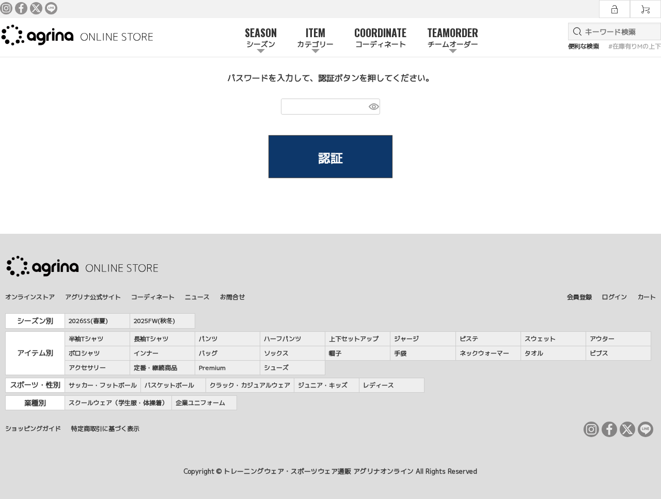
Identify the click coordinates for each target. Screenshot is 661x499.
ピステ (469, 338)
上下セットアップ (354, 338)
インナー (146, 353)
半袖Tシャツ (86, 338)
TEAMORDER (452, 37)
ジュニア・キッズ (323, 385)
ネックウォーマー (484, 353)
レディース (378, 385)
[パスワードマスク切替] (373, 106)
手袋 (400, 353)
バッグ (208, 353)
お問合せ (232, 297)
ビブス (599, 353)
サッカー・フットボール (103, 385)
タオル (534, 353)
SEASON (261, 37)
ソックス (276, 353)
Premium (212, 367)
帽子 (335, 353)
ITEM (315, 37)
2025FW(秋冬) (154, 320)
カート (646, 297)
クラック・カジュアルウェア (250, 385)
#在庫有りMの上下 (634, 46)
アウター (602, 338)
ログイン (614, 297)
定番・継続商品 (155, 367)
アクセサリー (87, 367)
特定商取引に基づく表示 (105, 428)
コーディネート (153, 297)
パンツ (208, 338)
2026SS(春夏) (88, 320)
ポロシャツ (84, 353)
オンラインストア (30, 297)
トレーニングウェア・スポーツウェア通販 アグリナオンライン (319, 471)
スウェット (540, 338)
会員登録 (579, 297)
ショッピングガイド (33, 428)
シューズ (276, 367)
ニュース (197, 297)
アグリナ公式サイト (93, 297)
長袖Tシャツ (151, 338)
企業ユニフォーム (200, 402)
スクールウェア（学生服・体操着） (118, 402)
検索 (575, 31)
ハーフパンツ (282, 338)
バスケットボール (169, 385)
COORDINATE (380, 37)
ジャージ (406, 338)
